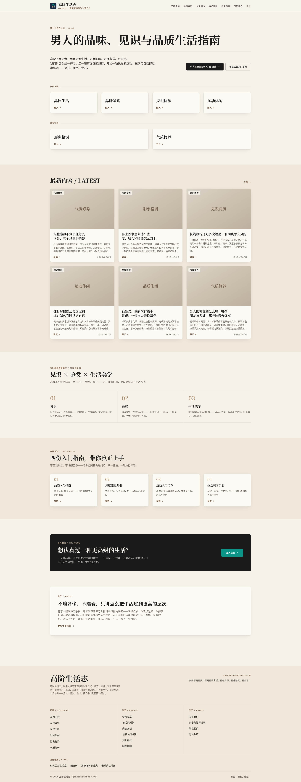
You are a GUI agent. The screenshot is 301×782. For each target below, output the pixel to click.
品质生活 (175, 6)
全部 (247, 182)
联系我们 (193, 728)
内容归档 (127, 728)
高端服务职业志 (89, 765)
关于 (248, 6)
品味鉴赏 (188, 6)
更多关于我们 (66, 626)
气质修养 (238, 6)
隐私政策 (193, 734)
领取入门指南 (129, 734)
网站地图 (127, 746)
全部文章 (127, 716)
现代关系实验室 (58, 765)
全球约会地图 (108, 765)
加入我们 (232, 553)
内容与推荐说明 (197, 722)
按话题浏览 (128, 722)
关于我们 (193, 716)
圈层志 (73, 765)
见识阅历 (200, 6)
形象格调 (225, 6)
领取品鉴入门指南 (238, 66)
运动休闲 (213, 6)
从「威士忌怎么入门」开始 (205, 66)
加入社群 (127, 740)
